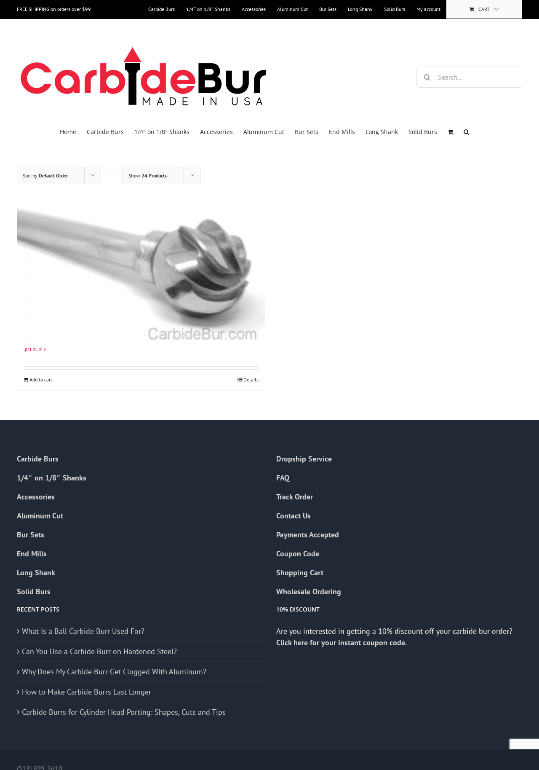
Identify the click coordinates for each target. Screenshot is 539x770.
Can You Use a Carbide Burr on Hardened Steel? (99, 651)
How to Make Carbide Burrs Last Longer (86, 692)
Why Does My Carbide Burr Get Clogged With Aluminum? (114, 671)
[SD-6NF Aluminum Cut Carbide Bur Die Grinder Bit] (141, 254)
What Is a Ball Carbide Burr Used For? (83, 631)
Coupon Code (297, 553)
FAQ (282, 478)
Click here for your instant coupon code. (342, 642)
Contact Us (293, 515)
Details (251, 379)
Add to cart (40, 379)
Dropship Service (304, 459)
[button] (466, 131)
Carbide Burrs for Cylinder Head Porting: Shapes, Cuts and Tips (124, 712)
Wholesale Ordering (308, 591)
